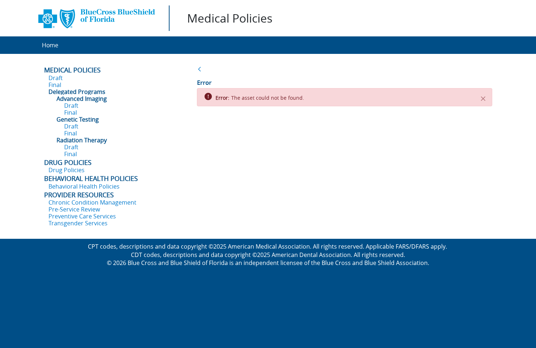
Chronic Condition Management (92, 202)
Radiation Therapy (82, 140)
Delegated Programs (76, 92)
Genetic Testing (78, 119)
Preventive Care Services (82, 216)
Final (54, 85)
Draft (55, 78)
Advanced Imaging (82, 99)
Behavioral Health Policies (84, 186)
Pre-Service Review (74, 209)
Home (50, 45)
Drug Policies (66, 170)
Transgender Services (78, 223)
